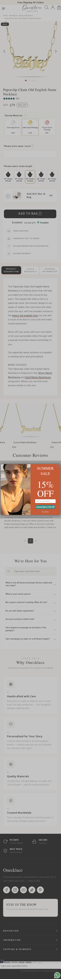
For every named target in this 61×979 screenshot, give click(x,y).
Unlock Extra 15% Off (45, 507)
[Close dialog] (58, 466)
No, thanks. (45, 512)
